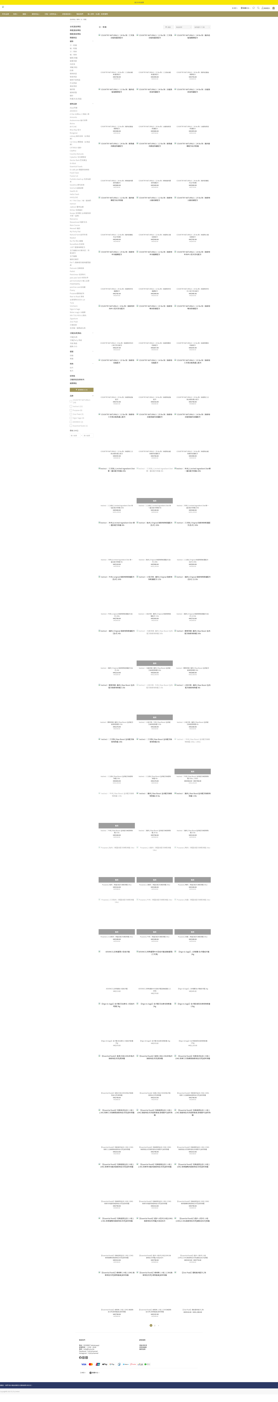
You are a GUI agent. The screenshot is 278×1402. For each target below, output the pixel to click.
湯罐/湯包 (73, 67)
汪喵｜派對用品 (50, 14)
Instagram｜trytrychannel (88, 1353)
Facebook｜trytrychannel (88, 1351)
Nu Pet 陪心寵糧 (76, 241)
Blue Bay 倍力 (75, 129)
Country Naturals (77, 154)
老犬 (71, 370)
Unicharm (74, 306)
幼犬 (71, 367)
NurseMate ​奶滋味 (77, 244)
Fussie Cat (74, 176)
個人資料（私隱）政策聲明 (98, 14)
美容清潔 (73, 86)
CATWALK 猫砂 (75, 147)
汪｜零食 (73, 51)
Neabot (73, 237)
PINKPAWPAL (75, 284)
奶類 (71, 70)
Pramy (72, 290)
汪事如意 (73, 324)
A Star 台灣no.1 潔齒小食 (79, 114)
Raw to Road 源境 (77, 296)
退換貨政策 (143, 1345)
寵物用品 (35, 14)
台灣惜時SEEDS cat (77, 299)
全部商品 (72, 19)
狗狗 (15, 14)
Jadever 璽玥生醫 (77, 206)
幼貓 (71, 355)
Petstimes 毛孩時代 (77, 274)
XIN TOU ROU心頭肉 (78, 315)
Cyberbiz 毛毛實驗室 (78, 157)
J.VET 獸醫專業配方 (77, 247)
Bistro (72, 123)
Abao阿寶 (73, 107)
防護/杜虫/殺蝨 (76, 98)
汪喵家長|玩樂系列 (77, 379)
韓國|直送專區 (75, 34)
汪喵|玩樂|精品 (75, 333)
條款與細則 (143, 1347)
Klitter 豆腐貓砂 (76, 210)
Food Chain (74, 172)
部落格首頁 (66, 14)
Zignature (74, 318)
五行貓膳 (73, 256)
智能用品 (73, 76)
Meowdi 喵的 (75, 228)
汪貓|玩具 (73, 337)
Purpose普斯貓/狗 (77, 293)
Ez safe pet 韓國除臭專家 (79, 169)
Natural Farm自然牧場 (78, 234)
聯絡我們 (80, 14)
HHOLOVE (74, 197)
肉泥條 (72, 64)
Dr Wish (73, 163)
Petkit (72, 271)
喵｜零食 (73, 54)
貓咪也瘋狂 (74, 259)
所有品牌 (5, 14)
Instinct (73, 203)
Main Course (75, 225)
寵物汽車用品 (75, 79)
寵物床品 (73, 73)
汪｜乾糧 (83, 19)
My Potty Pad (75, 231)
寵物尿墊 (73, 92)
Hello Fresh (74, 194)
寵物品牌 (73, 103)
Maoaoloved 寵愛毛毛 (78, 222)
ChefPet (73, 150)
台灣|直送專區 (75, 26)
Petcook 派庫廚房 (77, 268)
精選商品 (73, 37)
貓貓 (24, 14)
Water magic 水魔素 (78, 312)
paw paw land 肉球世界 (79, 277)
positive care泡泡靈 (77, 287)
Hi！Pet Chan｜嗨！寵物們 (80, 200)
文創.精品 (73, 343)
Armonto (73, 117)
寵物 (78, 19)
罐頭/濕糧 (73, 57)
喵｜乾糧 (73, 48)
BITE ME (73, 126)
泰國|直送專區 (75, 30)
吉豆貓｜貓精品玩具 (77, 328)
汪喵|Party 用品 (76, 340)
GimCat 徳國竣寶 (76, 188)
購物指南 (142, 1349)
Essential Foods (76, 166)
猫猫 (71, 351)
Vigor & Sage (75, 309)
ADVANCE (73, 111)
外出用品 (73, 83)
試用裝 (72, 375)
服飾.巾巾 (73, 346)
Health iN (74, 191)
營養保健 (73, 61)
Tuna (72, 302)
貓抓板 (72, 89)
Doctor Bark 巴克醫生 (78, 160)
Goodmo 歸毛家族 (77, 184)
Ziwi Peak (74, 321)
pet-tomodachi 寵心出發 (79, 280)
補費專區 (73, 383)
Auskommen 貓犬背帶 (78, 120)
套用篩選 (83, 390)
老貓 (71, 358)
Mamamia (74, 219)
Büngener (74, 133)
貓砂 (71, 95)
